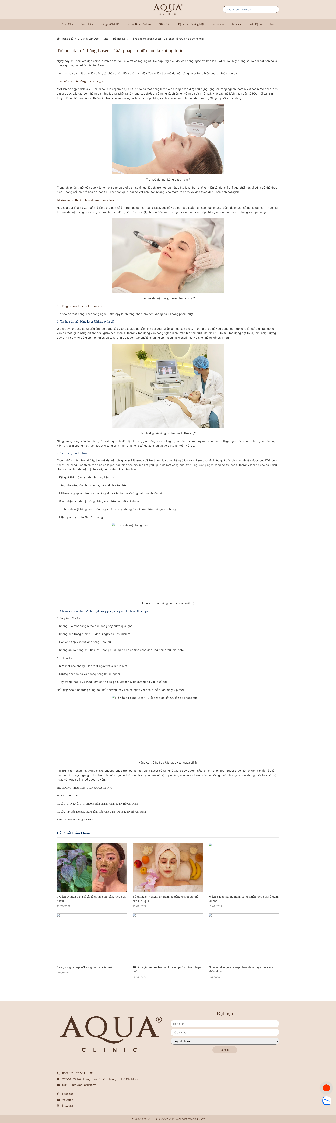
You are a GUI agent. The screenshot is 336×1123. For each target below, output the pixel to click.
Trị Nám (236, 24)
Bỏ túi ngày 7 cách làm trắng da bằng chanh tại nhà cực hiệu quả (165, 890)
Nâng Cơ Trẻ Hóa (111, 24)
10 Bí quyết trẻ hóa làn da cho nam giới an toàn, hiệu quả (167, 952)
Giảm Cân (164, 24)
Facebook (68, 1076)
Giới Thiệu (87, 24)
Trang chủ (67, 24)
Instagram (68, 1088)
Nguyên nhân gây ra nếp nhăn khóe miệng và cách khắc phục (241, 952)
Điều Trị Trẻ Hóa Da (114, 38)
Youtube (67, 1082)
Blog (272, 24)
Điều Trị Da (255, 24)
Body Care (218, 24)
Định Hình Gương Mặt (191, 24)
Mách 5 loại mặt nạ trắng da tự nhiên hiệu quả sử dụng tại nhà (244, 890)
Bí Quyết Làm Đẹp (88, 38)
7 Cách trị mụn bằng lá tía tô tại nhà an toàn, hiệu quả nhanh (91, 890)
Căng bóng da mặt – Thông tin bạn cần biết (84, 949)
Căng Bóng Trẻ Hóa (139, 24)
